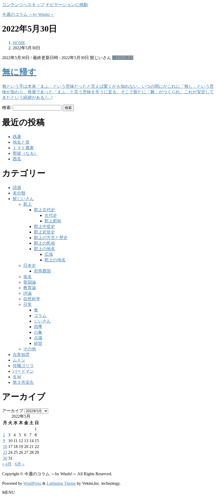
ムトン (19, 360)
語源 (17, 187)
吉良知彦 (21, 354)
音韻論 (29, 282)
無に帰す (19, 72)
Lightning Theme (61, 483)
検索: (7, 107)
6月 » (19, 464)
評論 (27, 293)
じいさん (42, 321)
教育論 (29, 287)
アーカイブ (12, 410)
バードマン (23, 371)
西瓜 (17, 159)
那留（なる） (25, 153)
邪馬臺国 (42, 271)
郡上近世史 (44, 232)
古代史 (50, 215)
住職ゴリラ (23, 365)
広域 (48, 254)
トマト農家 (23, 148)
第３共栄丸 (23, 382)
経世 (38, 343)
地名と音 (21, 142)
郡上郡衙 (52, 221)
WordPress (32, 483)
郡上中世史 (44, 226)
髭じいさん (122, 57)
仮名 (27, 276)
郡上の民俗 (44, 243)
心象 (38, 332)
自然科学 (31, 299)
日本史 (29, 265)
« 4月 (7, 464)
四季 (38, 326)
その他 (29, 349)
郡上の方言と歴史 (51, 237)
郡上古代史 (44, 210)
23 (5, 452)
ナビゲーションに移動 (67, 4)
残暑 (17, 136)
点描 (38, 338)
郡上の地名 (44, 249)
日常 (27, 304)
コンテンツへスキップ (23, 4)
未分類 (19, 193)
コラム (40, 315)
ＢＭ (17, 377)
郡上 (27, 204)
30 (5, 458)
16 (5, 446)
